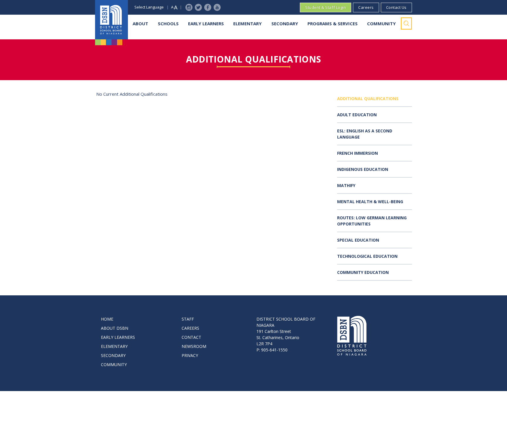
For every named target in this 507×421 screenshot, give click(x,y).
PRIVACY (190, 355)
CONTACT (191, 337)
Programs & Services (332, 23)
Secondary (284, 23)
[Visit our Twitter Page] (198, 7)
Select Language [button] (149, 7)
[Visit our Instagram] (189, 7)
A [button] (172, 7)
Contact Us (396, 7)
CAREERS (190, 328)
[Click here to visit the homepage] (111, 19)
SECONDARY (113, 355)
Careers (366, 7)
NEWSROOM (194, 346)
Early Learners (206, 23)
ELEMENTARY (114, 346)
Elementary (247, 23)
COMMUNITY (114, 364)
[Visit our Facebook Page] (207, 7)
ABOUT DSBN (114, 328)
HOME (107, 319)
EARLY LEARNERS (118, 337)
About (140, 23)
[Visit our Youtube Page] (217, 7)
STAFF (188, 319)
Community (381, 23)
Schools (168, 23)
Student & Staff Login (325, 7)
